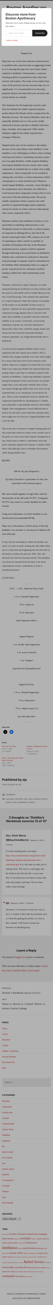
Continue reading (12, 40)
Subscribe (39, 33)
